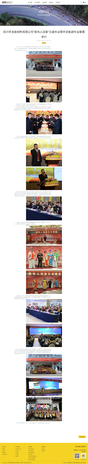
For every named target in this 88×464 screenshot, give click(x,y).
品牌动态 (51, 2)
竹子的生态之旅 (18, 448)
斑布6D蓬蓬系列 (31, 452)
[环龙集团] (7, 2)
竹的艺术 (17, 450)
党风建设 (43, 450)
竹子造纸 (17, 454)
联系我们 (58, 2)
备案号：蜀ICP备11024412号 (26, 462)
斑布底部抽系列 (31, 448)
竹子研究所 (37, 2)
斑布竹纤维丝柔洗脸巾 (32, 456)
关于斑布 (30, 2)
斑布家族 (44, 2)
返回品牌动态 (82, 436)
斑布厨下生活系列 (31, 459)
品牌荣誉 (3, 452)
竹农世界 (17, 452)
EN (85, 2)
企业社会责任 (4, 454)
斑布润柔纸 (30, 454)
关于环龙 (3, 450)
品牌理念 (3, 448)
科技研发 (17, 456)
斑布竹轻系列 (30, 450)
